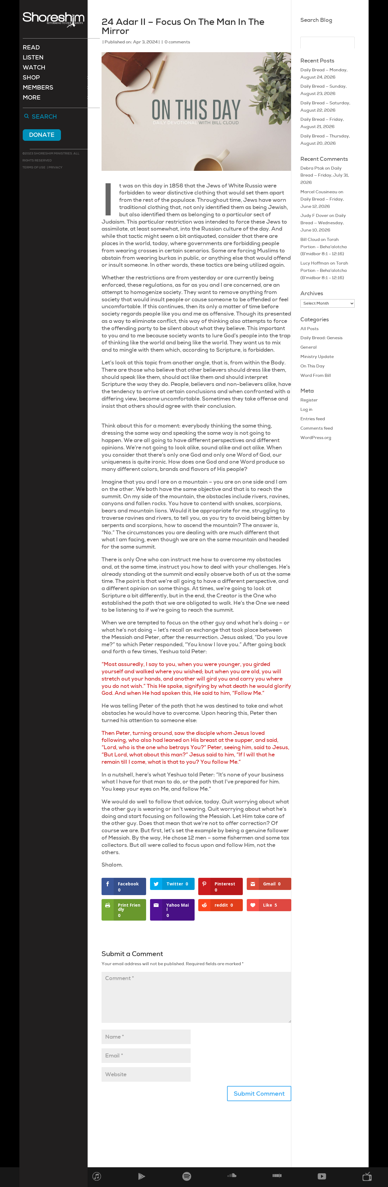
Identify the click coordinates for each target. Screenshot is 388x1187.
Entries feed (312, 418)
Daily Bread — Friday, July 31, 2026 (324, 175)
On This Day (312, 366)
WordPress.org (315, 437)
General (308, 347)
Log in (306, 409)
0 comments (177, 42)
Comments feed (316, 428)
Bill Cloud (310, 239)
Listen (33, 58)
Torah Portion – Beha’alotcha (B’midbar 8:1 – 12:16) (323, 247)
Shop (31, 78)
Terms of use (33, 167)
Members (38, 88)
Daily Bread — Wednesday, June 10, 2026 (323, 223)
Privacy (55, 167)
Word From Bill (315, 375)
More (32, 98)
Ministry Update (317, 356)
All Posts (309, 328)
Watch (34, 68)
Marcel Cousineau (318, 191)
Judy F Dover (314, 215)
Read (31, 48)
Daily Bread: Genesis (321, 337)
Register (309, 400)
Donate (42, 135)
